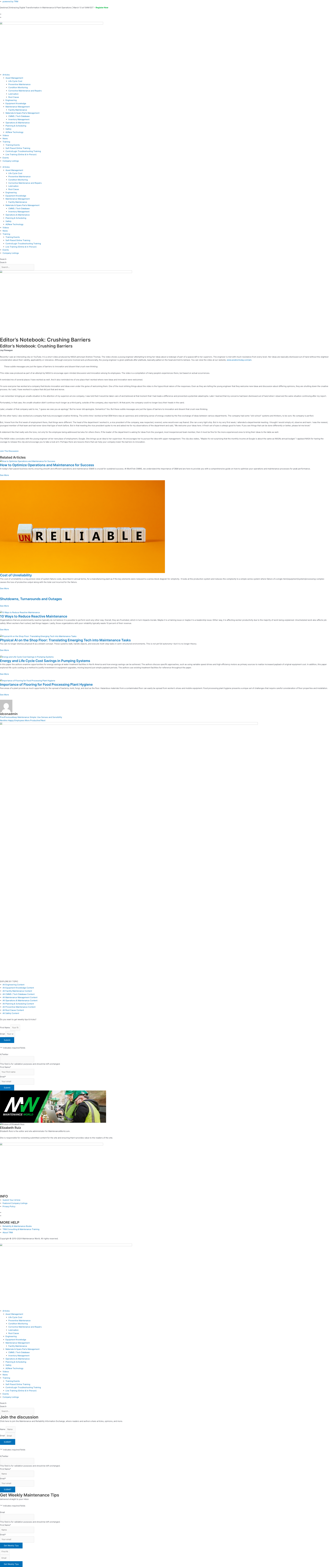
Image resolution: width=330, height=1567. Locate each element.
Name (3, 1429)
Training (6, 141)
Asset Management (14, 78)
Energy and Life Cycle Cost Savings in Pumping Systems (45, 661)
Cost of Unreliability (16, 575)
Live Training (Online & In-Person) (21, 154)
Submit (7, 1087)
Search (3, 259)
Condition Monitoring (18, 87)
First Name (5, 1027)
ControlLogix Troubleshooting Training (23, 151)
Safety (8, 129)
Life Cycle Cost (15, 81)
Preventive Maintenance (19, 84)
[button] (9, 451)
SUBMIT (7, 1489)
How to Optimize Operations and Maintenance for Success (47, 465)
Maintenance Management (18, 106)
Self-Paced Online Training (18, 148)
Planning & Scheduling (16, 126)
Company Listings (11, 161)
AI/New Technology (14, 132)
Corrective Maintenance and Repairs (25, 90)
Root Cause (13, 97)
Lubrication (13, 94)
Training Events (13, 145)
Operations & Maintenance (18, 122)
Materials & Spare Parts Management (22, 113)
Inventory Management (18, 119)
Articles (6, 74)
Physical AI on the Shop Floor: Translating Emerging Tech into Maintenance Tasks (65, 640)
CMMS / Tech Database (19, 116)
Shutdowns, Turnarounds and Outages (31, 599)
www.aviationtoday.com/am (239, 360)
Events (6, 157)
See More (4, 475)
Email (2, 1034)
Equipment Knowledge (16, 103)
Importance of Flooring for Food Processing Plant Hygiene (46, 684)
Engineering (11, 100)
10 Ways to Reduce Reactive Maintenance (33, 616)
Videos (6, 135)
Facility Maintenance (17, 110)
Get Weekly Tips (11, 1545)
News (5, 138)
